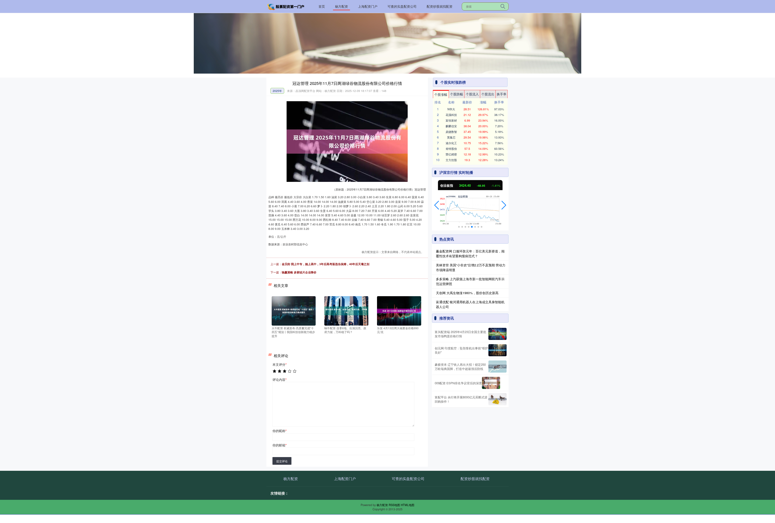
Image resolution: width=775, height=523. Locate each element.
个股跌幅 (456, 94)
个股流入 (472, 94)
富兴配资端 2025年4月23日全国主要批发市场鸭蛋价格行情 (460, 334)
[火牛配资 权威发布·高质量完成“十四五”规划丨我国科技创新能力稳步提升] (294, 310)
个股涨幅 (440, 94)
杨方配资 (341, 6)
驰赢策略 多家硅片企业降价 (299, 272)
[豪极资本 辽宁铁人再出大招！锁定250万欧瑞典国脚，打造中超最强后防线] (497, 366)
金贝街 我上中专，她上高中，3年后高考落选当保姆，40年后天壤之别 (325, 264)
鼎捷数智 (451, 132)
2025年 (277, 91)
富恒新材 (451, 120)
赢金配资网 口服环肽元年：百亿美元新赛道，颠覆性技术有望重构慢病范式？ (470, 253)
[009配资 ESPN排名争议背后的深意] (491, 383)
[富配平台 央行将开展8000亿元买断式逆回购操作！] (497, 399)
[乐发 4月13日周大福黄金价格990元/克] (399, 310)
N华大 (451, 109)
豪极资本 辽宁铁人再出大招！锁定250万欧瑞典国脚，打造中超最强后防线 (460, 366)
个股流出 (487, 94)
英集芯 (451, 137)
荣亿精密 (451, 154)
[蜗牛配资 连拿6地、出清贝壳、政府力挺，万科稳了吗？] (346, 310)
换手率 (501, 94)
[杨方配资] (286, 6)
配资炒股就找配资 (439, 6)
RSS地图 (394, 505)
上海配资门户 (367, 6)
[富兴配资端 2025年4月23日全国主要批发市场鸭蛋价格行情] (497, 334)
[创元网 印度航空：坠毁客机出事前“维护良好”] (497, 350)
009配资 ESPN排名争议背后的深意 (458, 383)
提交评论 (282, 461)
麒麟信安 (451, 126)
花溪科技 (451, 115)
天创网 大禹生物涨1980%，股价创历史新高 (467, 293)
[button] (436, 205)
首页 (321, 6)
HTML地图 (407, 505)
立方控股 (451, 160)
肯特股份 (451, 149)
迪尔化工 (451, 143)
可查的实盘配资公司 (402, 6)
